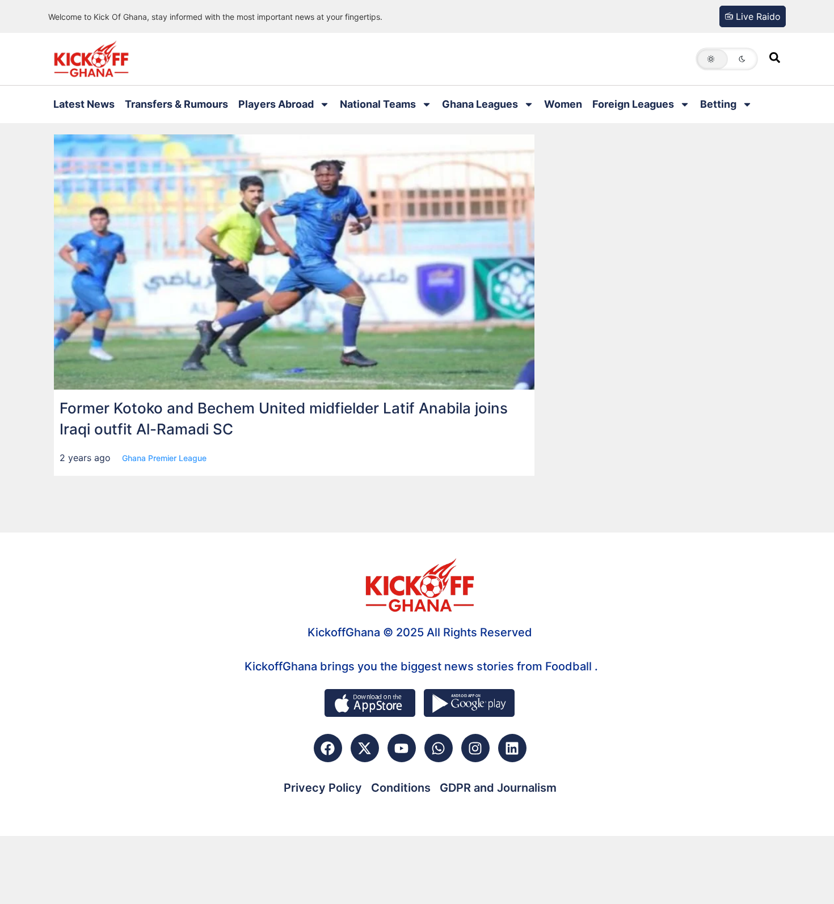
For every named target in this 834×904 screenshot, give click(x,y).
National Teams (378, 104)
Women (563, 104)
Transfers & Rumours (176, 104)
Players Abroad (276, 104)
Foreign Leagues (633, 104)
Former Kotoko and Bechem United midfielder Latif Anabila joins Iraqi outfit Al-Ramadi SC (284, 418)
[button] (727, 59)
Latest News (84, 104)
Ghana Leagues (480, 104)
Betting (718, 104)
